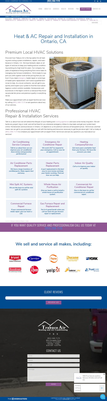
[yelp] (101, 1)
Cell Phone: (77, 388)
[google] (98, 1)
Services (56, 9)
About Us (47, 9)
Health (63, 9)
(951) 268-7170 (53, 1)
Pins (77, 9)
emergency (22, 78)
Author (27, 221)
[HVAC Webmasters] (17, 399)
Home (40, 9)
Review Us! (53, 302)
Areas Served (85, 9)
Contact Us (97, 9)
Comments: (77, 390)
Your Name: (77, 385)
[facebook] (95, 1)
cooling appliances (62, 122)
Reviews (71, 9)
